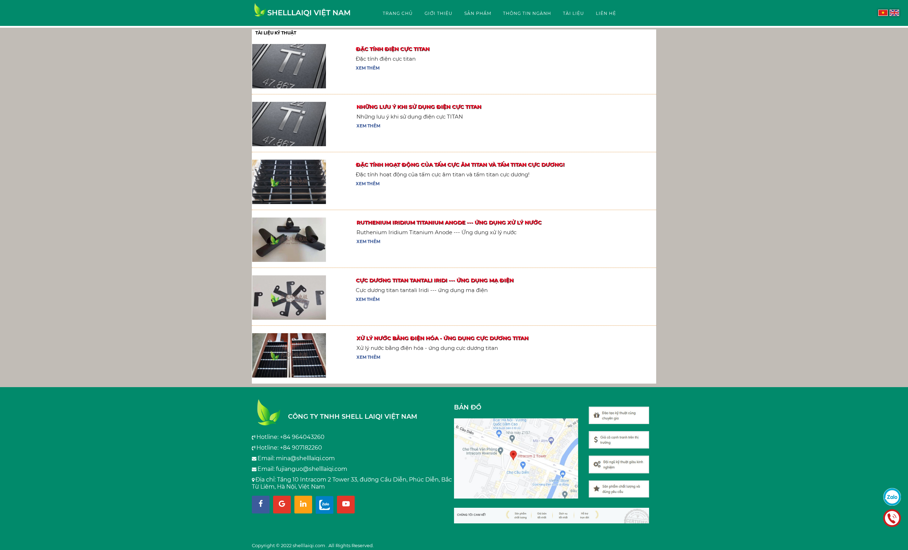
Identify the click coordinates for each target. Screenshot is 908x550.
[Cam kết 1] (622, 485)
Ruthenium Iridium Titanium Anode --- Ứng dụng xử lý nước (449, 222)
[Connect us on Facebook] (261, 504)
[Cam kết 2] (622, 461)
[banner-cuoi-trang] (555, 512)
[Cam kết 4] (622, 412)
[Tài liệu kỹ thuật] (302, 13)
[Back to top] (900, 537)
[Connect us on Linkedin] (303, 504)
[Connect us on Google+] (282, 504)
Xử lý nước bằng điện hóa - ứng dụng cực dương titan (442, 338)
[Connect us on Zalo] (324, 504)
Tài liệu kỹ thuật (275, 32)
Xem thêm (368, 68)
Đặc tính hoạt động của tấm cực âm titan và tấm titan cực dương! (460, 164)
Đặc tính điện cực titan (393, 48)
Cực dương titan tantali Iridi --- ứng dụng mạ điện (435, 280)
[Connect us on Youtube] (346, 504)
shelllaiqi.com (309, 545)
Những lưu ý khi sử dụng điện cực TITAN (418, 106)
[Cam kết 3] (622, 436)
